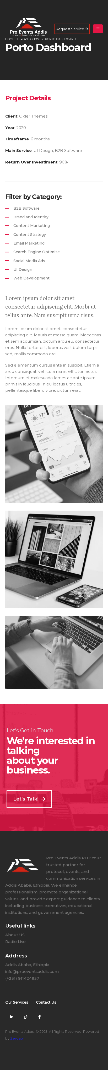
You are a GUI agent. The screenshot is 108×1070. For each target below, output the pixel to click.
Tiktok (25, 1016)
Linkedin (11, 1016)
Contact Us (46, 1002)
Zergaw (17, 1038)
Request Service (70, 29)
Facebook (39, 1016)
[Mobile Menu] (98, 28)
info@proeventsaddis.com (32, 971)
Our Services (16, 1002)
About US (15, 934)
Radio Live (15, 941)
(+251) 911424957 (22, 978)
